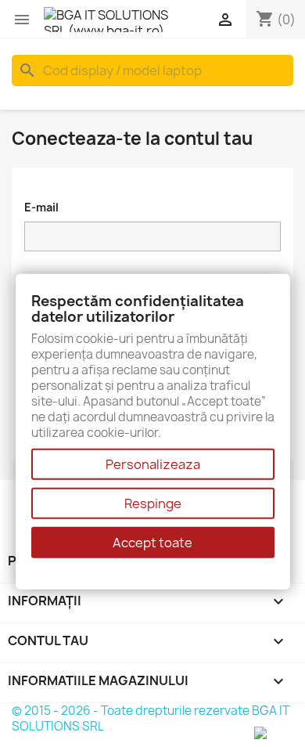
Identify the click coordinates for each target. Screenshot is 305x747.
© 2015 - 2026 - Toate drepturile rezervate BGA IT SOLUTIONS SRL (150, 718)
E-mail (41, 207)
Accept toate (152, 542)
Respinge (152, 503)
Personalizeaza (153, 464)
